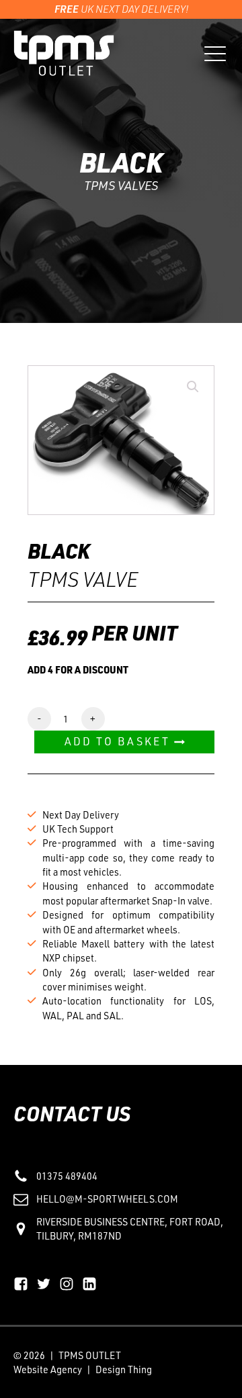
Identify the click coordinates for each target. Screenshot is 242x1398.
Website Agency (47, 1369)
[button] (193, 387)
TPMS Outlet (89, 1355)
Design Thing (123, 1369)
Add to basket (117, 741)
